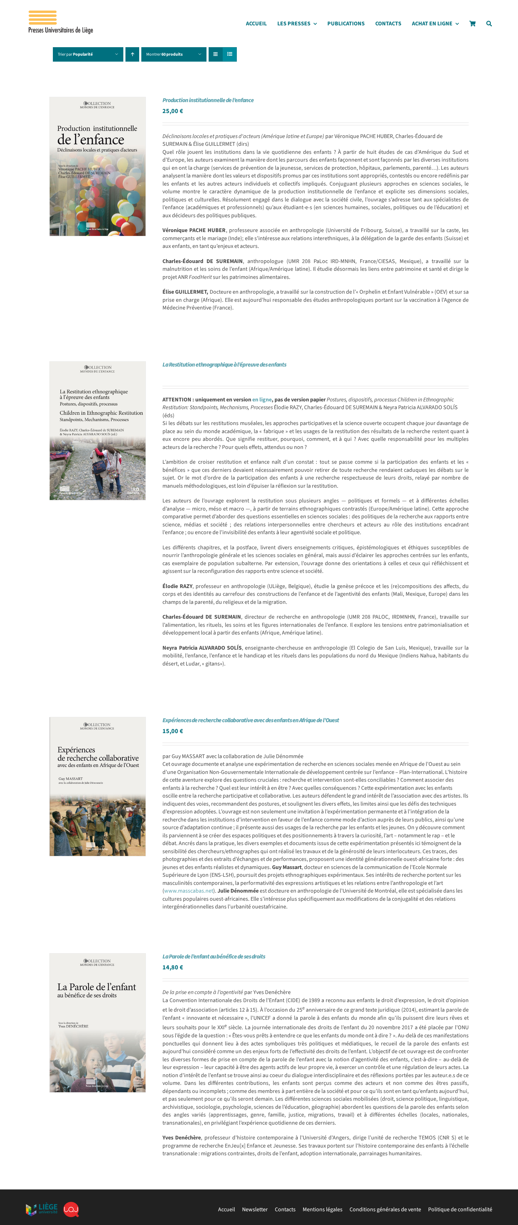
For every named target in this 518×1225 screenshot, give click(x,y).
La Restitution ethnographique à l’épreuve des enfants (224, 365)
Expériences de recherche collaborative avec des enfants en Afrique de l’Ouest (250, 720)
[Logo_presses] (61, 13)
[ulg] (41, 1205)
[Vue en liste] (229, 54)
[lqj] (71, 1204)
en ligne (262, 400)
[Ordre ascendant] (132, 54)
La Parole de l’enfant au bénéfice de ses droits (213, 956)
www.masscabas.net (188, 891)
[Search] (489, 25)
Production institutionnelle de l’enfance (208, 100)
